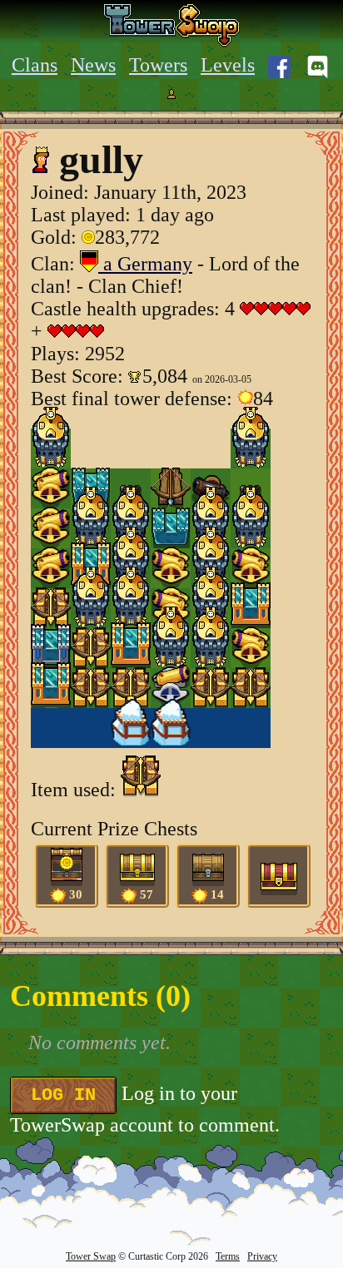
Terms (228, 1256)
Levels (228, 65)
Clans (34, 65)
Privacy (262, 1256)
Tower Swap (91, 1256)
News (93, 65)
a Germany (145, 264)
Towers (158, 65)
